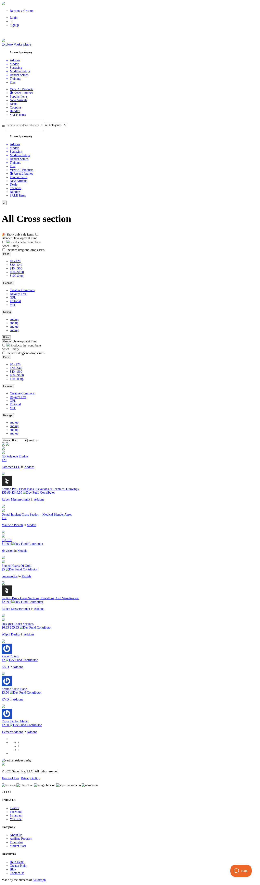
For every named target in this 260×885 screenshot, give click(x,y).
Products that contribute (25, 242)
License (7, 283)
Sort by (33, 440)
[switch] (36, 234)
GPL (13, 297)
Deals (13, 103)
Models (31, 525)
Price (6, 253)
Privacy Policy (30, 778)
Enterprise (16, 842)
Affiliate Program (21, 838)
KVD (5, 667)
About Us (16, 835)
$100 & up (17, 275)
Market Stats (18, 846)
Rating (7, 312)
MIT (13, 304)
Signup (14, 25)
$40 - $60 (16, 268)
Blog (13, 869)
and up (14, 319)
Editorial (15, 301)
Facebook (16, 811)
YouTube (16, 819)
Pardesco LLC (11, 467)
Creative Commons (22, 290)
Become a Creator (21, 10)
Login (13, 17)
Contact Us (17, 873)
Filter (6, 337)
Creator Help (18, 865)
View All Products (21, 89)
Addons (29, 467)
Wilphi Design (11, 634)
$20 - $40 (16, 264)
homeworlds (9, 576)
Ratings (7, 415)
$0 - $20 (15, 261)
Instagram (16, 815)
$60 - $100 (17, 272)
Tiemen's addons (12, 732)
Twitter (14, 808)
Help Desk (17, 862)
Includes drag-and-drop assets (25, 250)
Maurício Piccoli (12, 525)
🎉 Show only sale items (18, 234)
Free (12, 82)
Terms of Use (10, 778)
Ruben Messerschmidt (16, 499)
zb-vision (7, 550)
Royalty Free (18, 293)
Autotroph (39, 880)
